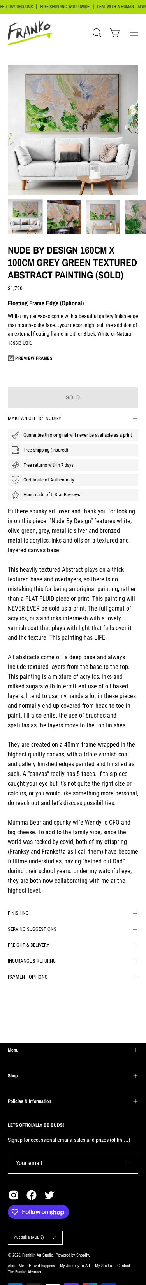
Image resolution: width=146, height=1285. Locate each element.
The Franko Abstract (24, 1271)
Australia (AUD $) (29, 1237)
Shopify (82, 1255)
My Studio (103, 1265)
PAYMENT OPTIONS (27, 977)
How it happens (42, 1265)
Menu (13, 1050)
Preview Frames (33, 358)
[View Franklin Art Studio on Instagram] (13, 1195)
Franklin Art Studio (37, 1255)
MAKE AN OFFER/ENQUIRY (34, 418)
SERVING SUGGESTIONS (32, 929)
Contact (123, 1265)
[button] (96, 32)
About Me (16, 1265)
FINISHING (18, 913)
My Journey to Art (75, 1265)
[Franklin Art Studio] (31, 32)
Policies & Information (29, 1101)
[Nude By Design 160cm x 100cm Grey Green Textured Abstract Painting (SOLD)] (25, 216)
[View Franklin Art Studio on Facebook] (31, 1195)
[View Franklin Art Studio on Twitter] (49, 1195)
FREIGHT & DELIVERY (28, 945)
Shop (13, 1075)
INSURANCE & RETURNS (32, 961)
